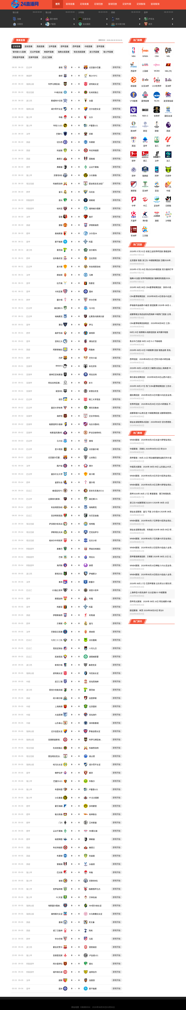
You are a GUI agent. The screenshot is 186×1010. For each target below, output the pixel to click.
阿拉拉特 (93, 374)
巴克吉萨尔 (94, 532)
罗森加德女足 (94, 731)
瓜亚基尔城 (94, 449)
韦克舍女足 (94, 673)
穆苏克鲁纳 (94, 408)
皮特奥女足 (94, 84)
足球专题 (126, 4)
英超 (113, 12)
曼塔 (60, 67)
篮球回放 (112, 4)
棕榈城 (92, 200)
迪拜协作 (93, 972)
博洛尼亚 (93, 341)
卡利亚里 (58, 291)
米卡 (91, 383)
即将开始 (116, 67)
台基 (91, 101)
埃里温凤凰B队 (56, 433)
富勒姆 (92, 159)
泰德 (91, 565)
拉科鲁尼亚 (57, 258)
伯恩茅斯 (93, 698)
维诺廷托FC (57, 491)
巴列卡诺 (93, 358)
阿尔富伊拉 (57, 964)
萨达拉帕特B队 (95, 433)
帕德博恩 (58, 839)
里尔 (91, 466)
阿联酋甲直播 (18, 57)
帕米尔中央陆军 (55, 540)
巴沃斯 (59, 872)
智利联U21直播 (19, 52)
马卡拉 (92, 308)
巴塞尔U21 (57, 781)
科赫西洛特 (57, 184)
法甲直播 (52, 46)
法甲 (28, 134)
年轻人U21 (57, 125)
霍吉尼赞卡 (57, 947)
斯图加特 (58, 599)
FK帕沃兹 (58, 92)
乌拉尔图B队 (94, 424)
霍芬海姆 (58, 806)
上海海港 (58, 706)
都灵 (91, 773)
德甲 (28, 167)
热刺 (91, 930)
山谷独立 (93, 457)
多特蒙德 (93, 806)
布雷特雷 (58, 789)
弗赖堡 (59, 167)
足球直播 (84, 4)
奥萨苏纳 (58, 333)
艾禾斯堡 (93, 823)
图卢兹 (59, 466)
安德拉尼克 (93, 391)
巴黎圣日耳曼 (56, 632)
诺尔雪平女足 (56, 109)
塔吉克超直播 (79, 52)
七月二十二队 (56, 640)
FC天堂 (59, 897)
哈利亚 (59, 208)
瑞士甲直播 (108, 52)
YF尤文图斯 (94, 798)
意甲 (146, 12)
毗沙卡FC (93, 76)
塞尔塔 (59, 300)
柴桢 (60, 76)
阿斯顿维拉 (57, 350)
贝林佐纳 (93, 897)
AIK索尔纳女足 (95, 906)
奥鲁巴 (59, 549)
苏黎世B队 (58, 175)
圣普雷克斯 (57, 955)
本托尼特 (92, 366)
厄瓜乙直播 (47, 57)
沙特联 (81, 12)
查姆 (60, 881)
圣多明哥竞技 (56, 516)
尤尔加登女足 (94, 109)
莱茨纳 (59, 250)
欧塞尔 (91, 582)
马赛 (91, 275)
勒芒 (91, 217)
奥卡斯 (59, 267)
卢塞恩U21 (93, 125)
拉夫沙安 (93, 540)
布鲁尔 (92, 781)
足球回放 (98, 4)
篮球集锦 (155, 4)
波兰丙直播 (94, 52)
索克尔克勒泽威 (55, 690)
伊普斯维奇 (94, 225)
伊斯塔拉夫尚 (56, 532)
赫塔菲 (92, 333)
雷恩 (60, 217)
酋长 (60, 200)
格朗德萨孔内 (94, 889)
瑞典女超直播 (63, 52)
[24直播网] (25, 4)
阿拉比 (92, 557)
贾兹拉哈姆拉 (94, 549)
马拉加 (91, 192)
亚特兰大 (58, 341)
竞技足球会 (57, 648)
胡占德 (92, 756)
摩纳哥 (59, 275)
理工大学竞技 (94, 399)
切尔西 (59, 142)
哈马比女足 (57, 764)
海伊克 (59, 416)
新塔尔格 (58, 665)
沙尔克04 (93, 233)
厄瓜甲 (29, 67)
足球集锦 (141, 4)
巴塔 (60, 557)
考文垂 (91, 922)
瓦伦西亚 (93, 258)
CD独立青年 (57, 590)
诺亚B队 (59, 391)
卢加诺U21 (93, 955)
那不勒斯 (58, 242)
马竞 (91, 939)
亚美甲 (29, 366)
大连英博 (58, 715)
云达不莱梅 (94, 167)
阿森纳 (91, 350)
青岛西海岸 (94, 681)
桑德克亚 (92, 665)
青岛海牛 (93, 715)
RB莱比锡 (93, 831)
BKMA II (59, 366)
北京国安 (93, 706)
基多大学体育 (56, 408)
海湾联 (59, 565)
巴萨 (60, 358)
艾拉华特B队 (94, 416)
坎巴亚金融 (94, 516)
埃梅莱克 (58, 316)
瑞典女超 (30, 84)
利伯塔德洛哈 (94, 267)
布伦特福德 (94, 150)
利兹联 (59, 150)
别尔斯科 (93, 250)
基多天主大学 (56, 474)
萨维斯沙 (93, 574)
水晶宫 (92, 864)
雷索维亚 (93, 947)
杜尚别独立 (93, 92)
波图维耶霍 (94, 657)
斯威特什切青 (56, 101)
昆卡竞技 (58, 449)
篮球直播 (70, 4)
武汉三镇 (58, 681)
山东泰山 (58, 723)
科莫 (91, 242)
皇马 (60, 192)
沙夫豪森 (93, 175)
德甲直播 (64, 46)
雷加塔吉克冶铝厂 (96, 184)
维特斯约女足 (56, 914)
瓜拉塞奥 (93, 640)
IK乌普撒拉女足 (95, 914)
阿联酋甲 (30, 200)
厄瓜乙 (29, 491)
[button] (8, 18)
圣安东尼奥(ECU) (96, 491)
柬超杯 (29, 76)
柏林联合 (93, 814)
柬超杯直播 (49, 52)
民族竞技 (58, 657)
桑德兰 (59, 159)
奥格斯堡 (58, 233)
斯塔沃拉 (58, 574)
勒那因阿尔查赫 (55, 424)
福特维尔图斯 (94, 208)
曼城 (60, 922)
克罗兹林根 (57, 889)
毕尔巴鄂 (93, 300)
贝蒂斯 (59, 623)
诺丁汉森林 (57, 930)
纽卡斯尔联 (57, 698)
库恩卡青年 (94, 590)
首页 (57, 4)
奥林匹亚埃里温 (55, 374)
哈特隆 (92, 524)
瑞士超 (15, 12)
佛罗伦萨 (58, 773)
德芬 (60, 399)
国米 (91, 291)
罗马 (91, 325)
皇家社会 (58, 482)
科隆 (91, 599)
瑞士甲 (29, 117)
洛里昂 (92, 980)
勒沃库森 (58, 814)
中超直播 (88, 46)
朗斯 (60, 980)
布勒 (60, 117)
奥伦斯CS (58, 308)
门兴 (60, 823)
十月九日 (93, 648)
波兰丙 (29, 101)
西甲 (28, 192)
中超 (28, 681)
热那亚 (91, 283)
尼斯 (91, 134)
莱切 (60, 325)
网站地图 (75, 1007)
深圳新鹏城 (94, 723)
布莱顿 (92, 142)
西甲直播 (76, 46)
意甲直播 (100, 46)
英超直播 (40, 46)
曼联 (60, 225)
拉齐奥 (59, 283)
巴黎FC (59, 134)
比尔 (91, 117)
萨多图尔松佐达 (55, 524)
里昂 (60, 582)
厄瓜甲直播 (35, 52)
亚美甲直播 (33, 57)
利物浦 (92, 615)
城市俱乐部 (57, 972)
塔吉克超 (30, 92)
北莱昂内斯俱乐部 (96, 316)
